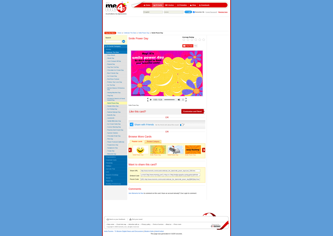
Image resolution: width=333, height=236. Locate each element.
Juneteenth (110, 118)
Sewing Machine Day (114, 92)
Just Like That (110, 169)
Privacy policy (146, 224)
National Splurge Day (114, 112)
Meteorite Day (111, 154)
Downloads (205, 5)
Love (107, 172)
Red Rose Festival (113, 79)
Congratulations (111, 157)
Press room (177, 224)
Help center (110, 224)
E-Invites (170, 5)
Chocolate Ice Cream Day (115, 70)
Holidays (108, 166)
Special (108, 178)
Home (148, 5)
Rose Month (111, 55)
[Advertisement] (166, 24)
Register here (223, 12)
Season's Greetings (112, 175)
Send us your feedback (117, 219)
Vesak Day (110, 58)
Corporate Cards (111, 160)
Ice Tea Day (111, 85)
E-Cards (159, 5)
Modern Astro (149, 231)
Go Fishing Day (112, 109)
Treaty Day (110, 151)
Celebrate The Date (130, 33)
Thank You (109, 181)
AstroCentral (159, 231)
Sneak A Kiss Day (113, 106)
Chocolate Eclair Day (114, 136)
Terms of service (158, 224)
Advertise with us (134, 224)
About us (168, 224)
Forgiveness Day (112, 145)
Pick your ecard (137, 219)
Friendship (109, 163)
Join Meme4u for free (136, 193)
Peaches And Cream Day (115, 130)
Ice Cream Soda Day (114, 124)
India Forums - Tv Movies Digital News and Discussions (123, 231)
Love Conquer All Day (114, 61)
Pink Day (110, 139)
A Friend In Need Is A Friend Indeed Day (116, 99)
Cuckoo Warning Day (114, 127)
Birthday (108, 49)
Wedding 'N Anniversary (113, 184)
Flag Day (110, 95)
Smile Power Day (143, 33)
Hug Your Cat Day (113, 67)
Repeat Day (111, 64)
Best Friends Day (112, 73)
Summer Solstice (112, 133)
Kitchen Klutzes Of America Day (115, 88)
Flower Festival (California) (115, 142)
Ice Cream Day (112, 76)
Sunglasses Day (112, 148)
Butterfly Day (111, 115)
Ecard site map (121, 224)
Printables (183, 5)
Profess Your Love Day (114, 82)
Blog (194, 5)
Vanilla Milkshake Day (114, 121)
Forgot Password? (211, 12)
